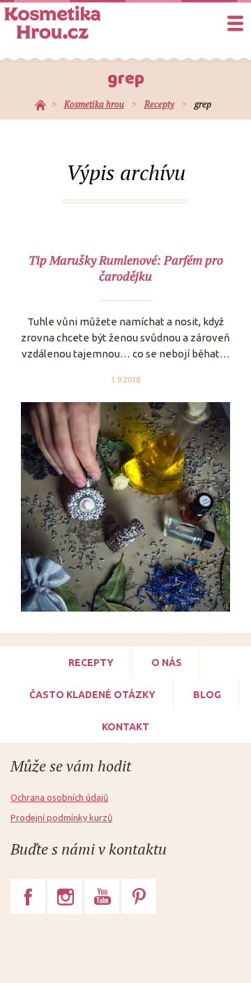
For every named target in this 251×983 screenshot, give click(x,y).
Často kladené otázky (92, 694)
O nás (166, 662)
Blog (207, 694)
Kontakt (125, 726)
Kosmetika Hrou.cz (52, 22)
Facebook (27, 896)
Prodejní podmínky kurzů (61, 817)
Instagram (64, 896)
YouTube (101, 896)
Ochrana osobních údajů (59, 797)
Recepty (91, 662)
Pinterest (138, 896)
